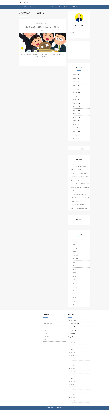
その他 (58, 6)
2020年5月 (74, 110)
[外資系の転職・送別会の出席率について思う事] (42, 42)
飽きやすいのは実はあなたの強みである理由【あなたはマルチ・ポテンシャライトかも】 (80, 177)
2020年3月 (74, 117)
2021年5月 (74, 85)
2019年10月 (75, 128)
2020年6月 (74, 106)
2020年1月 (74, 124)
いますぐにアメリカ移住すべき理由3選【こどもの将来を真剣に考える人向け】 (80, 187)
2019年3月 (74, 135)
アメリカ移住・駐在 (35, 6)
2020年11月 (75, 89)
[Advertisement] (79, 51)
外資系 (45, 6)
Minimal (52, 407)
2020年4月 (74, 113)
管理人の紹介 (75, 6)
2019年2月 (74, 138)
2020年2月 (74, 120)
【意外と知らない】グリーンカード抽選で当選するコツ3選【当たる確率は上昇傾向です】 (80, 198)
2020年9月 (74, 96)
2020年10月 (75, 92)
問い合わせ (66, 6)
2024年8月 (74, 74)
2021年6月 (74, 82)
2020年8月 (74, 99)
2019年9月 (74, 131)
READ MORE (42, 60)
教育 (51, 6)
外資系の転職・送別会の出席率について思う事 (42, 27)
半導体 (25, 6)
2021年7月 (74, 78)
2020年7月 (74, 103)
